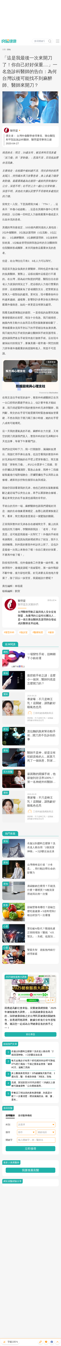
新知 (9, 50)
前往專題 (30, 1034)
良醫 (4, 50)
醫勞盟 (14, 130)
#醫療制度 (38, 632)
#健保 (51, 632)
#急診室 (23, 632)
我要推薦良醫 (30, 1170)
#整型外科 (9, 632)
